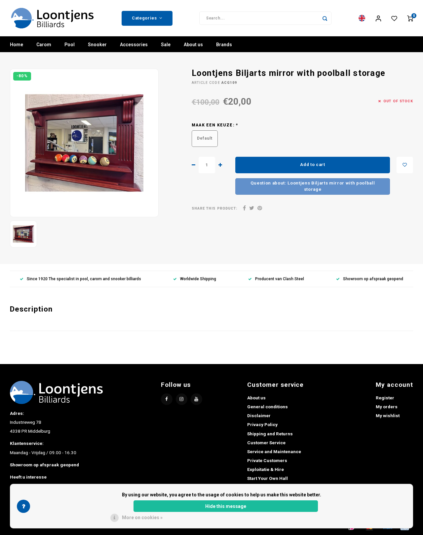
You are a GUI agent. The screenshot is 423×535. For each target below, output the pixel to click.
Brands (224, 44)
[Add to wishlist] (405, 165)
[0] (410, 18)
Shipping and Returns (270, 433)
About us (193, 44)
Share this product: (214, 208)
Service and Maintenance (274, 451)
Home (16, 44)
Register (385, 397)
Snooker (97, 44)
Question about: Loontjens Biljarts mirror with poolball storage (312, 186)
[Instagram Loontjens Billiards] (181, 399)
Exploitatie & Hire (265, 469)
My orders (387, 406)
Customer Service (266, 442)
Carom (43, 44)
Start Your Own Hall (267, 478)
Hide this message (225, 506)
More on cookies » (142, 517)
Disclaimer (259, 415)
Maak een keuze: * (215, 125)
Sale (166, 44)
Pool (69, 44)
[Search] (324, 18)
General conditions (267, 406)
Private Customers (267, 460)
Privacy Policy (262, 424)
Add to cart (312, 164)
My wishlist (388, 415)
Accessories (134, 44)
